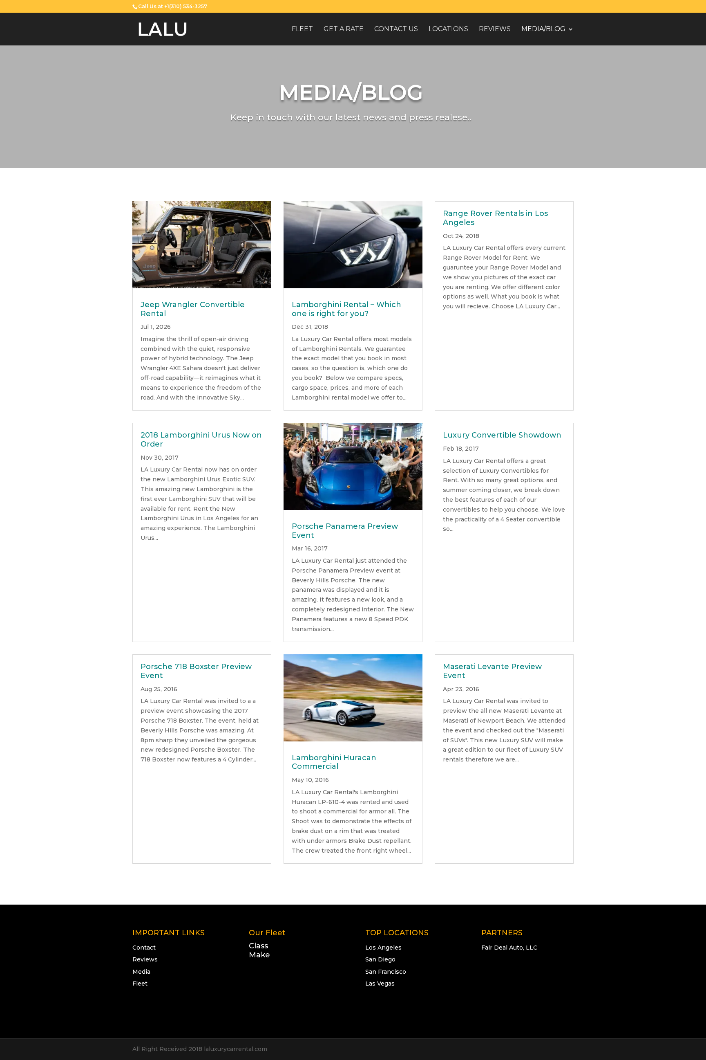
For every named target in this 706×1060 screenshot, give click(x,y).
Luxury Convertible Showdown (502, 435)
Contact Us (396, 29)
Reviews (495, 29)
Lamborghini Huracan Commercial (334, 762)
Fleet (302, 29)
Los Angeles (383, 947)
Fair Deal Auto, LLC (509, 947)
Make (259, 954)
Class (258, 945)
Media (141, 971)
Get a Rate (344, 29)
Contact (144, 947)
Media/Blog (543, 29)
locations (448, 29)
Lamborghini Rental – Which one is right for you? (346, 309)
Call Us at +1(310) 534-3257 (172, 6)
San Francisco (385, 971)
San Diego (380, 959)
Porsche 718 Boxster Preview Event (196, 671)
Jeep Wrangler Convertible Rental (193, 309)
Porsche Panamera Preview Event (345, 531)
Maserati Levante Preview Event (492, 671)
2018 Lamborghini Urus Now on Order (201, 440)
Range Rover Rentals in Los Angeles (495, 218)
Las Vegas (380, 983)
